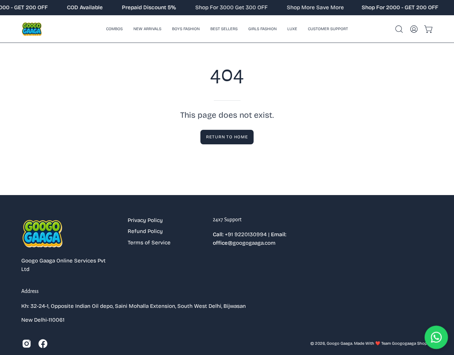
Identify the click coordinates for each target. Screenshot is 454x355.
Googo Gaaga (339, 343)
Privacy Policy (145, 220)
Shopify (424, 343)
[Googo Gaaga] (32, 29)
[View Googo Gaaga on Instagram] (26, 343)
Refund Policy (145, 231)
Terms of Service (149, 242)
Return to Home (227, 136)
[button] (186, 29)
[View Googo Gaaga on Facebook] (43, 343)
